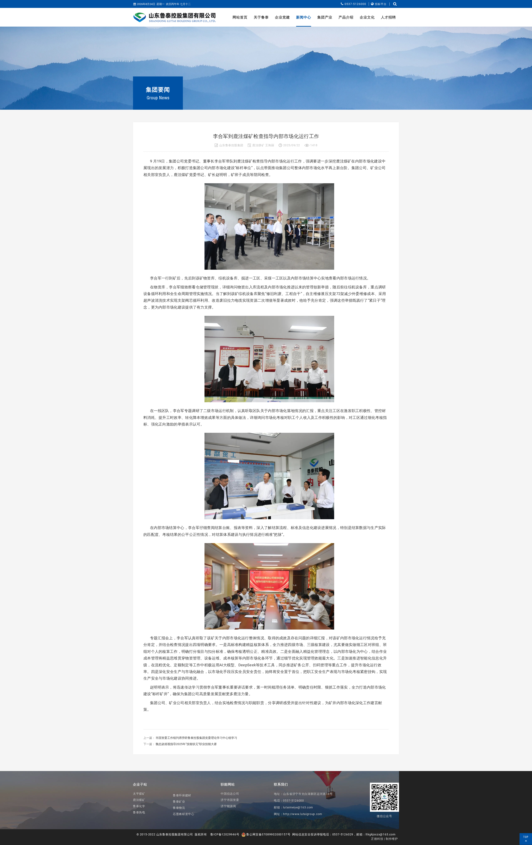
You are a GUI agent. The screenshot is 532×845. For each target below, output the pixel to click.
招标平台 (381, 4)
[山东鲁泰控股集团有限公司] (174, 17)
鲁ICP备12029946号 (224, 834)
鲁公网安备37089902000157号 (268, 834)
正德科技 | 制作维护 (384, 838)
